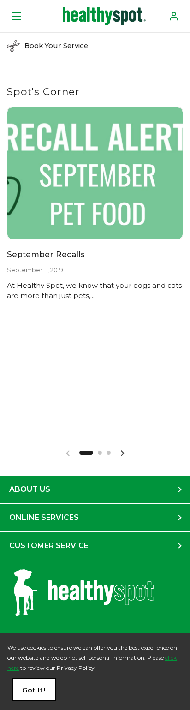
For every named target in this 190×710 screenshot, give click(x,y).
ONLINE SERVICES (44, 517)
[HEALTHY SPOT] (104, 16)
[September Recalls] (95, 173)
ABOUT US (29, 489)
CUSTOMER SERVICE (49, 545)
